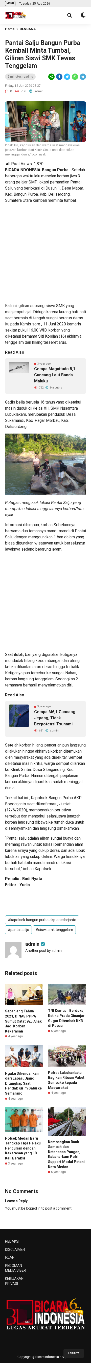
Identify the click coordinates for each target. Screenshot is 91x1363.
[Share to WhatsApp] (74, 77)
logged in (33, 1208)
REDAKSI (12, 1241)
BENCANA (28, 29)
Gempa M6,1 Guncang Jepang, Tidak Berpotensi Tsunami (54, 717)
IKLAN (9, 1257)
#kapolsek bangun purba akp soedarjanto (42, 919)
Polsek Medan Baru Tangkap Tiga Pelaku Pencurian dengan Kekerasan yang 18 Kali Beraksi (23, 1148)
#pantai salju (18, 929)
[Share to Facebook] (59, 77)
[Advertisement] (45, 253)
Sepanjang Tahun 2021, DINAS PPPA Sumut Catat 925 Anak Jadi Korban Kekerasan (23, 1021)
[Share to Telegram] (82, 77)
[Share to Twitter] (67, 77)
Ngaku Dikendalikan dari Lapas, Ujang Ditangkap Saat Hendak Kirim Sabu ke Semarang (23, 1083)
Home (10, 29)
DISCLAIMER (15, 1249)
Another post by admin (43, 951)
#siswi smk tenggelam (54, 929)
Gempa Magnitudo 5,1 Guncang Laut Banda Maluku (54, 374)
